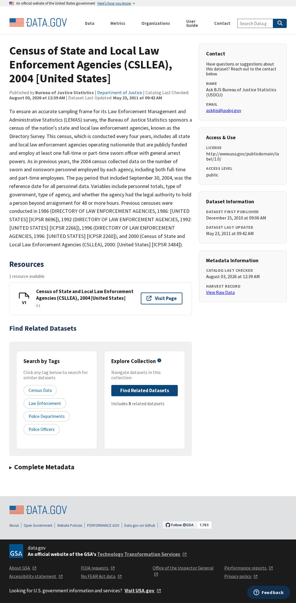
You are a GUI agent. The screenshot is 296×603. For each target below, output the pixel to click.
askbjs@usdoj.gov (223, 110)
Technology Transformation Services (139, 554)
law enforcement (45, 403)
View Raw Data (220, 292)
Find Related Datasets (144, 390)
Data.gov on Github (139, 525)
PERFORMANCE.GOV (103, 525)
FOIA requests (95, 568)
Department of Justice (119, 92)
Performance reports (245, 568)
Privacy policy (238, 576)
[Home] (38, 22)
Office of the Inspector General (183, 568)
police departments (47, 416)
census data (40, 390)
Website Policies (69, 525)
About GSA (20, 568)
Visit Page (166, 298)
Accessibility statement (33, 576)
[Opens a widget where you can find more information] (268, 593)
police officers (42, 429)
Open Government (38, 525)
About (14, 525)
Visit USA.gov (140, 590)
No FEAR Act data (98, 576)
